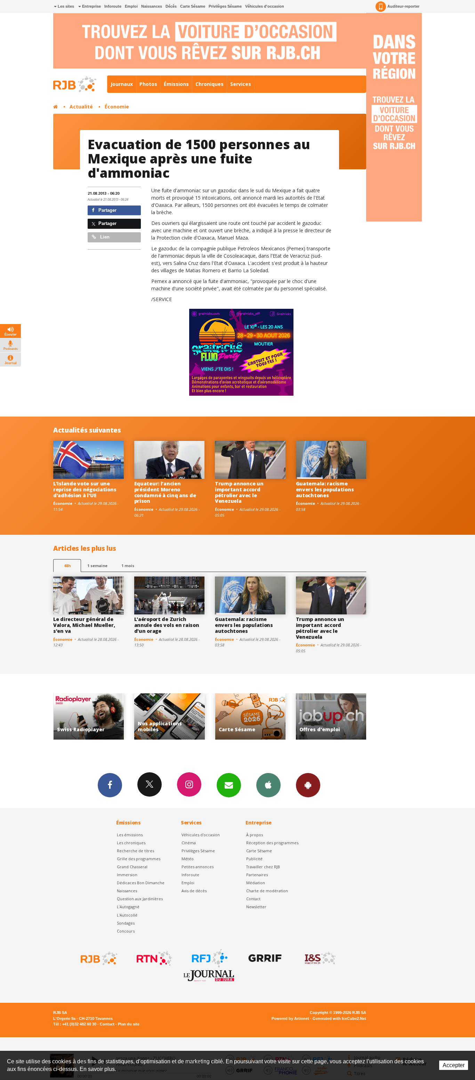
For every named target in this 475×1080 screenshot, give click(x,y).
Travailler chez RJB (263, 866)
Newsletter (256, 906)
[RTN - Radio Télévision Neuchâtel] (153, 958)
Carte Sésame (192, 6)
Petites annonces (198, 866)
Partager (106, 210)
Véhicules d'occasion (264, 6)
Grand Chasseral (132, 866)
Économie (117, 106)
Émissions (176, 84)
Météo (188, 858)
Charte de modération (267, 890)
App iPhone (268, 785)
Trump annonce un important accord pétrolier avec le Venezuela (239, 492)
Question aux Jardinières (140, 898)
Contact (253, 898)
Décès (171, 6)
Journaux (122, 84)
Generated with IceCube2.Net (339, 1018)
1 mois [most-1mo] (127, 565)
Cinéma (189, 842)
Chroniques (209, 84)
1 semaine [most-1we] (97, 565)
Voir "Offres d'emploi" (252, 716)
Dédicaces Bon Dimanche (140, 882)
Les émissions (130, 834)
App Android (308, 785)
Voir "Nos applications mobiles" (90, 716)
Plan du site (128, 1024)
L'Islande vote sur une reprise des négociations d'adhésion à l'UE (84, 489)
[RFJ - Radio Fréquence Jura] (209, 958)
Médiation (255, 882)
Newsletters (229, 785)
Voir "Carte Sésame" (171, 716)
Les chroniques (131, 842)
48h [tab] (67, 565)
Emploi (131, 6)
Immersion (127, 874)
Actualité (81, 106)
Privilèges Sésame (225, 6)
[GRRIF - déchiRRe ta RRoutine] (264, 958)
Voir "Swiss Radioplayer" (333, 716)
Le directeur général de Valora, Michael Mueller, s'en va (84, 625)
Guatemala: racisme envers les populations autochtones (325, 489)
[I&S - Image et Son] (319, 958)
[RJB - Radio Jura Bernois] (98, 958)
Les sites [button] (65, 6)
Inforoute (112, 6)
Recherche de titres (135, 850)
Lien (104, 237)
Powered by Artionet (290, 1018)
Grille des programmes (138, 858)
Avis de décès (194, 890)
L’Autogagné (128, 906)
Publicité (254, 858)
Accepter (454, 1065)
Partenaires (257, 874)
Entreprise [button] (91, 6)
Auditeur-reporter (403, 6)
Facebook (110, 785)
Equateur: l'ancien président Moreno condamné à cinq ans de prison (165, 492)
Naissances (151, 6)
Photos (148, 84)
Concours (126, 931)
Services (240, 84)
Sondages (126, 923)
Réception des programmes (272, 842)
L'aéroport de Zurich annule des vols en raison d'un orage (166, 625)
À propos (254, 834)
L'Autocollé (127, 915)
